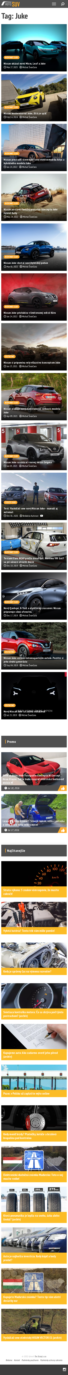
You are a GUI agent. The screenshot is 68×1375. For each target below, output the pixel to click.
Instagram (64, 1369)
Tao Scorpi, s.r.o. (40, 1356)
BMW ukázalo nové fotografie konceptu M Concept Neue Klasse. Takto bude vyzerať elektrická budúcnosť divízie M (33, 779)
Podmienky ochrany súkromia (51, 1360)
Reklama (9, 1360)
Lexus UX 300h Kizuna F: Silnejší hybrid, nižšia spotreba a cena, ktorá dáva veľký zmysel (34, 822)
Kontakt (17, 1360)
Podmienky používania (30, 1360)
